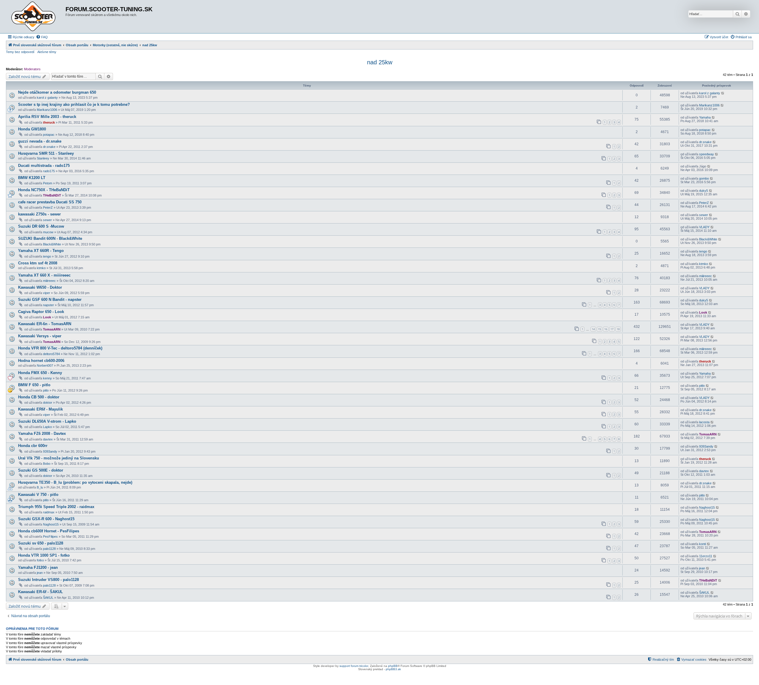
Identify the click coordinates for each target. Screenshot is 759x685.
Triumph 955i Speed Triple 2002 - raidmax (56, 506)
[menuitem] (42, 37)
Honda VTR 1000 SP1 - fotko (44, 555)
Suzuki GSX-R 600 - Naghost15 (46, 519)
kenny (47, 378)
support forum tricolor (353, 666)
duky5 (703, 190)
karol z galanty (47, 97)
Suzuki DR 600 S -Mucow (41, 226)
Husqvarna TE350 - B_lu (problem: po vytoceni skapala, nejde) (75, 482)
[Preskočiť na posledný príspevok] (723, 93)
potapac (49, 134)
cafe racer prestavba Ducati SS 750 (50, 202)
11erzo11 (705, 556)
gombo (704, 178)
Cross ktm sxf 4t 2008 (37, 263)
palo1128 (49, 548)
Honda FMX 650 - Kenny (40, 373)
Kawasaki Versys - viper (39, 336)
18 (618, 329)
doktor (47, 402)
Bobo (46, 463)
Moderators (32, 69)
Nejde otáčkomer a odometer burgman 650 (57, 92)
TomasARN (51, 329)
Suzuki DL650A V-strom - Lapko (47, 421)
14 (593, 329)
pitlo (46, 390)
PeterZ (48, 207)
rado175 (49, 171)
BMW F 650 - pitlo (34, 385)
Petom (47, 183)
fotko (40, 560)
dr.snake (49, 147)
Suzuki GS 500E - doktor (40, 470)
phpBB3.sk (393, 669)
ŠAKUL (48, 597)
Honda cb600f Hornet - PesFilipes (48, 531)
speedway (706, 154)
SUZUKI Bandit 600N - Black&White (50, 238)
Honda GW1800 (32, 129)
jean (40, 572)
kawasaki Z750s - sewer (39, 214)
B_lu (40, 487)
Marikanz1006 (47, 109)
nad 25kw (379, 62)
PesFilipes (50, 536)
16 (605, 329)
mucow (48, 232)
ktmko (41, 268)
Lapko (47, 427)
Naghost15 (707, 507)
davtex (48, 439)
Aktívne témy (46, 52)
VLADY (704, 227)
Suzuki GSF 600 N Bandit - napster (50, 299)
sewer (47, 220)
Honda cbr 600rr (32, 445)
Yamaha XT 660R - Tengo (41, 250)
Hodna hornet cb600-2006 (41, 360)
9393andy (50, 451)
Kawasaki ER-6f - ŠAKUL (40, 592)
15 (599, 329)
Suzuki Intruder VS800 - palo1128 (48, 579)
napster (48, 305)
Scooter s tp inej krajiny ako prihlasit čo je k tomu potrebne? (74, 104)
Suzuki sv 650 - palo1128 (40, 543)
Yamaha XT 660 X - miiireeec (44, 275)
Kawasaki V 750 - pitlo (38, 494)
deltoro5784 (51, 354)
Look (47, 317)
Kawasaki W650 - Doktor (40, 287)
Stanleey (43, 158)
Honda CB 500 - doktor (38, 397)
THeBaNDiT (52, 195)
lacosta (704, 422)
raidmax (49, 512)
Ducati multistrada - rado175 (44, 165)
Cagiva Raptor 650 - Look (41, 311)
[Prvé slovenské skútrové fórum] (36, 16)
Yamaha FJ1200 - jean (38, 567)
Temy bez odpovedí (20, 52)
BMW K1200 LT (31, 177)
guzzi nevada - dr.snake (39, 141)
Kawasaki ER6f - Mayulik (40, 409)
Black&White (52, 244)
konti (702, 544)
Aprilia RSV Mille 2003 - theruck (47, 116)
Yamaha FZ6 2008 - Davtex (42, 433)
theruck (49, 122)
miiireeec (49, 280)
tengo (47, 256)
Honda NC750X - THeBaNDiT (44, 190)
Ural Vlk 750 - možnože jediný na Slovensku (58, 458)
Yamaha (705, 117)
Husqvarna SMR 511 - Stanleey (46, 153)
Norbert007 (45, 365)
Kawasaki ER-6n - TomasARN (44, 324)
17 (611, 329)
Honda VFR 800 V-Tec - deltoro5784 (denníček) (60, 348)
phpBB (393, 666)
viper (46, 293)
